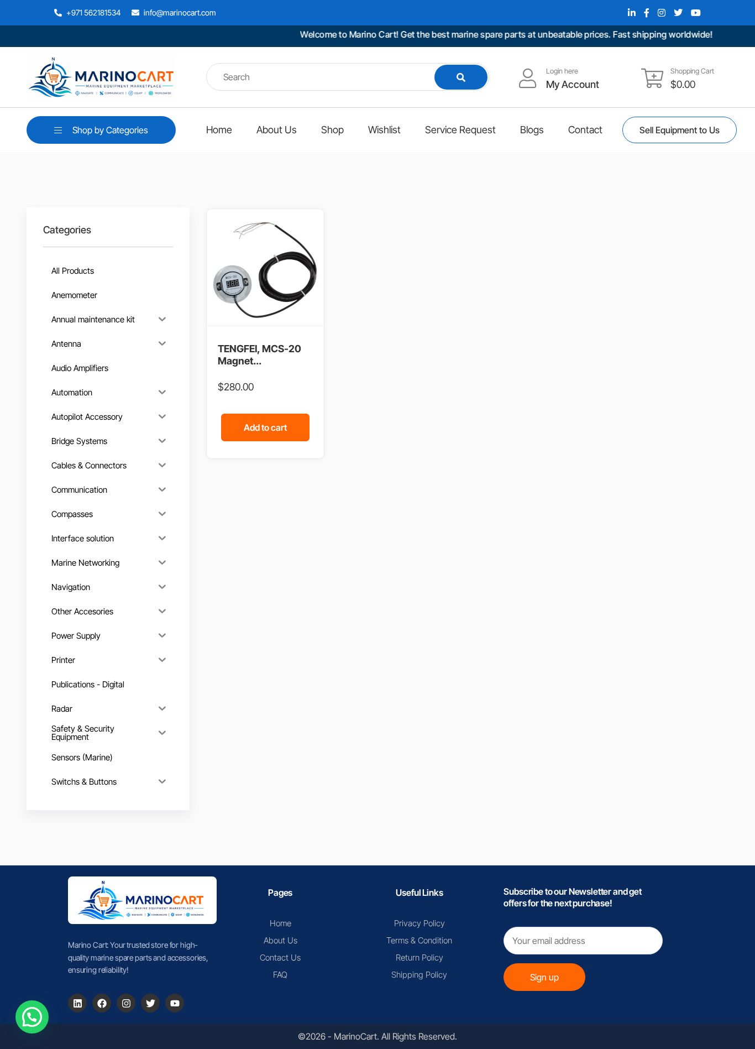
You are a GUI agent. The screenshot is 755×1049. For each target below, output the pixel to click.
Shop (332, 129)
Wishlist (384, 129)
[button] (32, 1017)
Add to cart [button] (265, 427)
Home (219, 129)
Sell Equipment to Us (679, 129)
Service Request (460, 129)
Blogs (532, 129)
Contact (585, 129)
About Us (276, 129)
